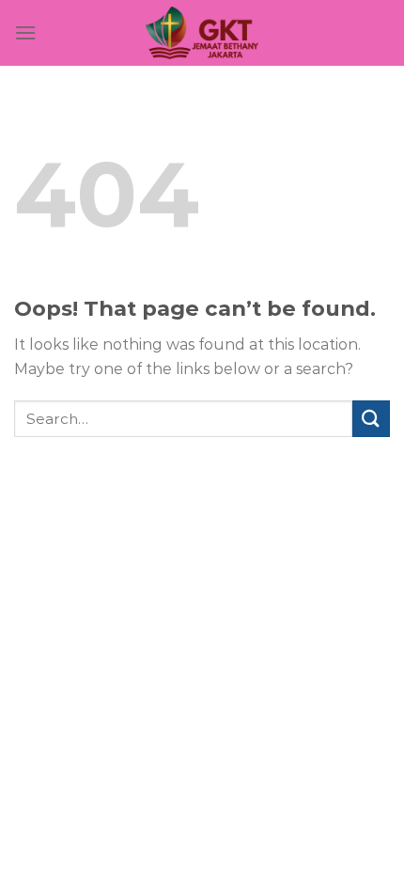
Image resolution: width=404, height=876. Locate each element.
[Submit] (371, 418)
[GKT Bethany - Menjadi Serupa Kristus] (202, 33)
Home (118, 510)
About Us (183, 510)
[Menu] (25, 32)
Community (267, 510)
